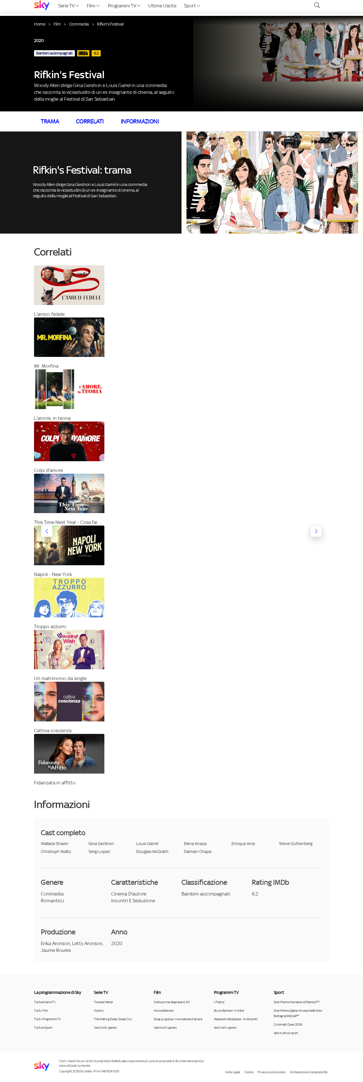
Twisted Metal (103, 1002)
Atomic (98, 1011)
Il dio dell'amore (164, 1011)
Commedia (79, 24)
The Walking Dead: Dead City (113, 1019)
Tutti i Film (41, 1011)
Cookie (248, 1072)
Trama (50, 121)
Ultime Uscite (162, 6)
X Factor (219, 1002)
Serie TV (66, 6)
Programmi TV (122, 6)
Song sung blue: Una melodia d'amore (178, 1019)
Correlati (90, 121)
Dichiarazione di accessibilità (308, 1072)
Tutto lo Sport (43, 1028)
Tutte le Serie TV (45, 1002)
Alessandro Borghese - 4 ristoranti (236, 1019)
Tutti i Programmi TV (47, 1019)
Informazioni (140, 121)
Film (91, 6)
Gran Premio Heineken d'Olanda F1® (296, 1002)
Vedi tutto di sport (286, 1033)
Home (39, 24)
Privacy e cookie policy (272, 1072)
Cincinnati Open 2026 (288, 1024)
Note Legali (232, 1072)
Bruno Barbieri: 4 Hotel (229, 1011)
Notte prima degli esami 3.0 (171, 1002)
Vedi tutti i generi (105, 1028)
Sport (190, 6)
